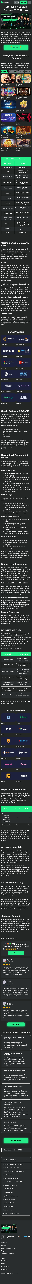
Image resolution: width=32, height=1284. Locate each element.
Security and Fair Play (9, 1203)
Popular (3, 71)
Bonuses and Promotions (10, 1185)
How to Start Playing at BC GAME (12, 1182)
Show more (16, 1024)
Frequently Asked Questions (11, 1213)
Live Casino (11, 71)
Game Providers (7, 1175)
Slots (26, 71)
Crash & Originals (18, 71)
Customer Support (8, 1206)
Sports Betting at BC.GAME (11, 1178)
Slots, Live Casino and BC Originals (13, 1164)
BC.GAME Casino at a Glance (11, 1167)
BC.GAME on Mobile (9, 1199)
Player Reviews (7, 1210)
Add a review (16, 953)
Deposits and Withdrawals (10, 1196)
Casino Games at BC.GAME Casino (13, 1171)
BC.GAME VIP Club (8, 1189)
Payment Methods (8, 1192)
